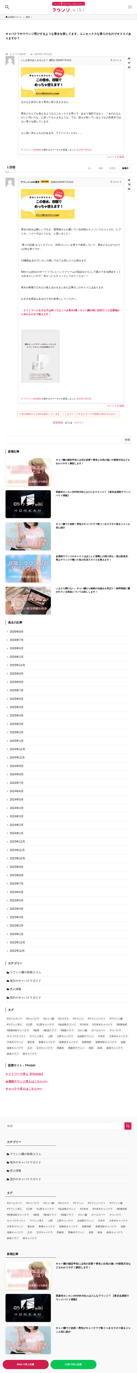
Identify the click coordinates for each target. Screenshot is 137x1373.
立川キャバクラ (44, 1048)
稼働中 (125, 168)
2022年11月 (17, 950)
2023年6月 (17, 892)
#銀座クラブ (50, 1030)
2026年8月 (17, 631)
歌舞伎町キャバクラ (106, 1042)
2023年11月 (17, 850)
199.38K (45, 181)
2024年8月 (17, 774)
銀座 (100, 1048)
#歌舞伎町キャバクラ (18, 1030)
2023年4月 (17, 908)
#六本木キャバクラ (102, 1024)
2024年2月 (17, 824)
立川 (29, 1048)
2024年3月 (17, 816)
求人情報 (15, 989)
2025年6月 (17, 698)
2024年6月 (17, 791)
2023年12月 (17, 841)
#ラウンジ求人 (14, 1024)
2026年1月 (17, 656)
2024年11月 (17, 757)
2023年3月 (17, 917)
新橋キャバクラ (47, 1042)
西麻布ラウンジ (76, 1048)
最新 (101, 168)
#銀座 (36, 1030)
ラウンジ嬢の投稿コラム (25, 972)
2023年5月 (17, 900)
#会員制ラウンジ (67, 1024)
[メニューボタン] (130, 7)
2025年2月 (17, 732)
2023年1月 (17, 934)
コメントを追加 (115, 156)
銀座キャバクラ (114, 1048)
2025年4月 (17, 715)
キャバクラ (115, 1030)
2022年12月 (17, 942)
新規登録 (58, 422)
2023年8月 (17, 875)
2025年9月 (17, 673)
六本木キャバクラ (118, 1036)
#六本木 (84, 1024)
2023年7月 (17, 883)
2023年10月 (17, 858)
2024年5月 (17, 799)
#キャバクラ (32, 1018)
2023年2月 (17, 925)
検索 (127, 439)
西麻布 (60, 1048)
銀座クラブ (13, 1053)
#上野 (29, 1024)
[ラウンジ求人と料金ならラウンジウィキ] (68, 7)
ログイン (79, 422)
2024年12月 (17, 749)
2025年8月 (17, 681)
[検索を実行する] (127, 1126)
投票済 (112, 168)
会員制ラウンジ (85, 1036)
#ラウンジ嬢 (116, 1018)
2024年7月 (17, 782)
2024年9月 (17, 766)
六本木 (101, 1036)
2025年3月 (17, 724)
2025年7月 (17, 690)
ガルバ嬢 (82, 1030)
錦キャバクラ (30, 1053)
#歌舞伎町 (122, 1024)
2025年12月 (17, 665)
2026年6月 (17, 648)
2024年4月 (17, 808)
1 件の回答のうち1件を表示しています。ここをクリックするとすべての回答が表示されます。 (68, 414)
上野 (50, 1036)
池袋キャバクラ (15, 1048)
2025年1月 (17, 740)
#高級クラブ (67, 1030)
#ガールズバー (14, 1018)
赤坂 (91, 1048)
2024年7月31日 (84, 150)
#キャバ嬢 (49, 1018)
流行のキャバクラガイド (25, 997)
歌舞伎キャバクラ (68, 1042)
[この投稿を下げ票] (129, 67)
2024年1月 (17, 833)
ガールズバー (98, 1030)
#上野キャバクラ (45, 1024)
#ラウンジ (78, 1018)
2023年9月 (17, 866)
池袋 (123, 1042)
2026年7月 (17, 639)
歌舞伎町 (86, 1042)
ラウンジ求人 (37, 1036)
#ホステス (63, 1018)
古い (90, 168)
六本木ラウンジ (15, 1042)
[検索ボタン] (7, 7)
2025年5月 (17, 707)
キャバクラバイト (16, 1036)
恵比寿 (30, 1042)
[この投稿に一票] (129, 58)
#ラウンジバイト (96, 1018)
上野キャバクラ (65, 1036)
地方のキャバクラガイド (25, 980)
